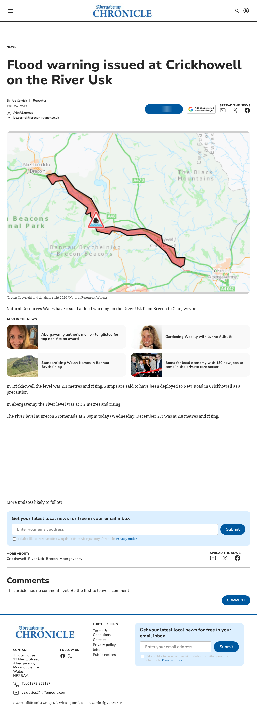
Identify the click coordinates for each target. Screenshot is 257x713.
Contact (99, 639)
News (11, 47)
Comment (236, 600)
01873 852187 (38, 684)
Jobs (96, 649)
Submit (233, 529)
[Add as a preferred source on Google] (201, 109)
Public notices (104, 654)
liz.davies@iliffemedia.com (44, 692)
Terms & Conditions (102, 632)
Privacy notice (126, 539)
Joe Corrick (19, 101)
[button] (10, 11)
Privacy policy (104, 644)
